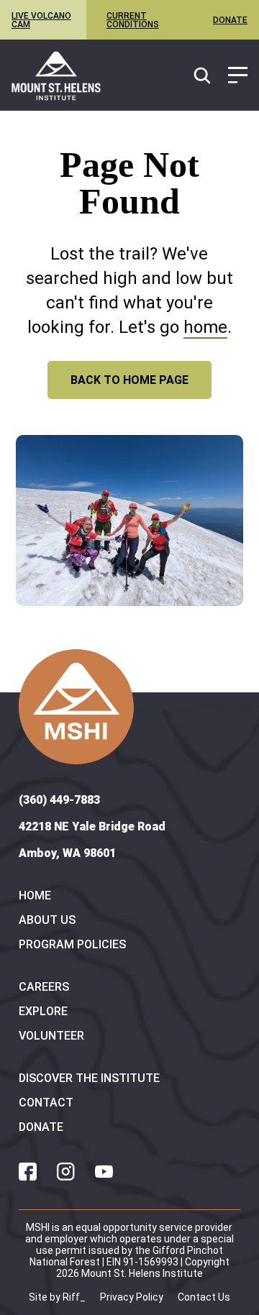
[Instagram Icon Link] (66, 1172)
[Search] (203, 76)
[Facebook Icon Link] (28, 1172)
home (205, 327)
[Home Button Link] (76, 706)
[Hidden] (237, 76)
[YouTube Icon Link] (104, 1172)
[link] (56, 75)
